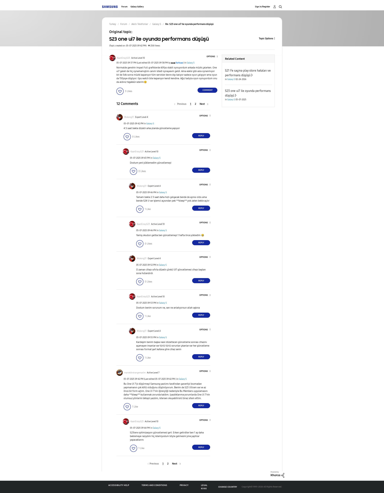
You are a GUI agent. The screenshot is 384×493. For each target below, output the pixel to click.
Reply (201, 135)
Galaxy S (191, 63)
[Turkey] (110, 6)
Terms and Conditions (154, 485)
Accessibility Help (118, 485)
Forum (124, 6)
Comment (207, 90)
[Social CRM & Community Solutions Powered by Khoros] (277, 474)
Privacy (184, 485)
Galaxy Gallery (137, 6)
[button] (212, 56)
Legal (204, 485)
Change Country (227, 487)
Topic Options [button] (266, 38)
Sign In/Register (262, 6)
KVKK (204, 488)
